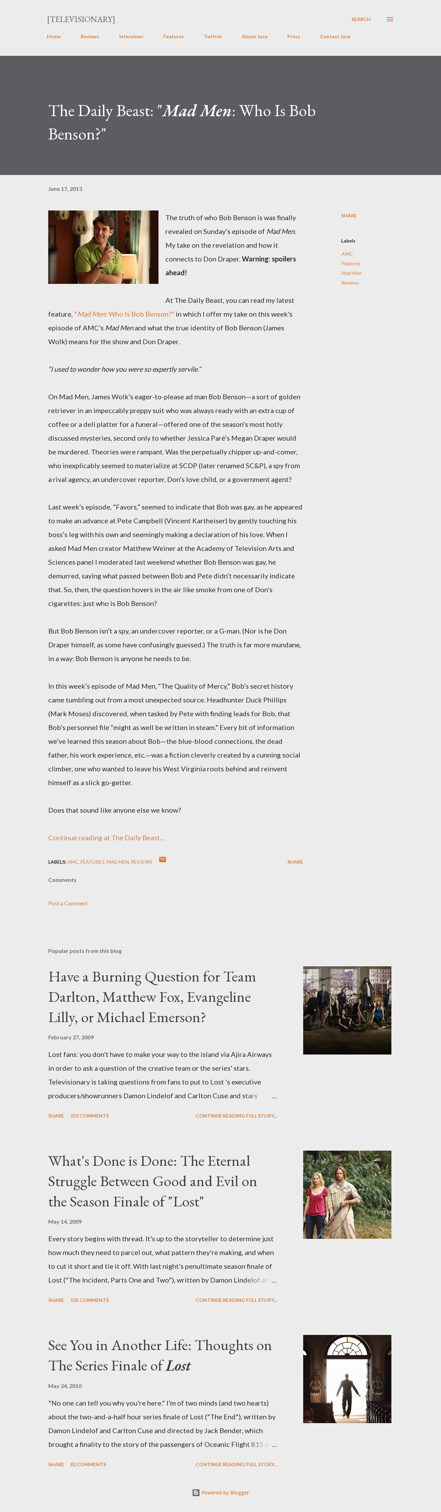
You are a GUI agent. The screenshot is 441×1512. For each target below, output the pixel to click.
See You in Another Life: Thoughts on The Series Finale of (160, 1355)
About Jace (254, 36)
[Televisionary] (81, 19)
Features (173, 36)
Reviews (90, 36)
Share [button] (349, 215)
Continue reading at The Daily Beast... (106, 837)
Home (54, 36)
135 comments (89, 1300)
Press (293, 36)
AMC (346, 254)
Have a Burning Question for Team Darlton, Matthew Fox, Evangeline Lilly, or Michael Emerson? (152, 996)
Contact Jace (335, 36)
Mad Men (351, 273)
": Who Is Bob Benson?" (124, 314)
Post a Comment (68, 903)
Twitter (213, 36)
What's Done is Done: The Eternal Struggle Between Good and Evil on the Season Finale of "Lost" (152, 1181)
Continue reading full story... (236, 1116)
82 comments (88, 1464)
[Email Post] (162, 862)
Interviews (131, 36)
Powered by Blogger (224, 1492)
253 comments (89, 1116)
